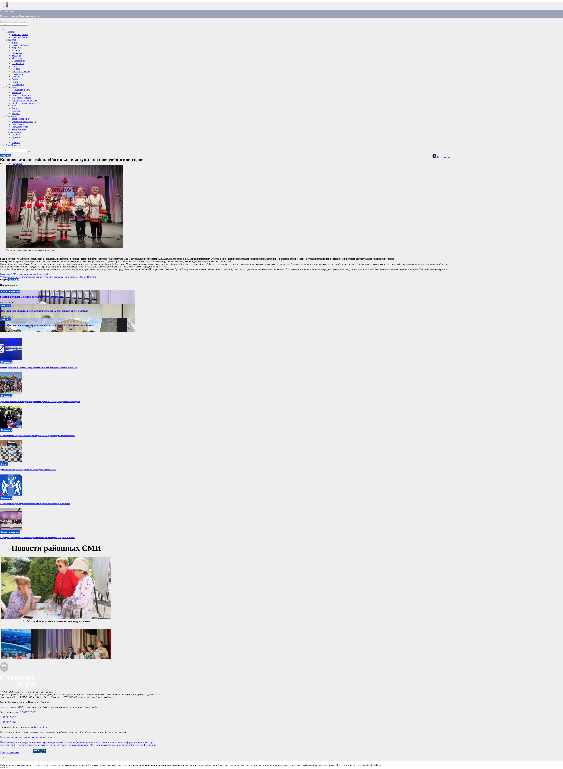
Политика (11, 105)
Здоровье (16, 47)
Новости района (20, 34)
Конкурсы (17, 53)
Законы (15, 108)
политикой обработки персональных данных (156, 765)
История (16, 50)
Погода (15, 66)
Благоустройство (20, 45)
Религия (16, 76)
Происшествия (13, 132)
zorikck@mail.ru (39, 727)
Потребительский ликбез (24, 100)
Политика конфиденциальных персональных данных (27, 737)
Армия (15, 42)
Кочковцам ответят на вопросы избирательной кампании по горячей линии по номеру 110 (38, 367)
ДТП (14, 140)
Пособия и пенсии (21, 71)
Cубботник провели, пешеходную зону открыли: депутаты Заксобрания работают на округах (40, 402)
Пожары (16, 142)
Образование (18, 61)
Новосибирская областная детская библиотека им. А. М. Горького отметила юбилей (44, 311)
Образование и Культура (24, 121)
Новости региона (20, 37)
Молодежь (17, 58)
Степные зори (7, 11)
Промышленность (21, 90)
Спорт (15, 82)
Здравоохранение (20, 119)
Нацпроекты (12, 116)
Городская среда (20, 126)
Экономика (11, 87)
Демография (18, 124)
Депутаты (17, 111)
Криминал (17, 137)
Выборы (16, 113)
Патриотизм (18, 63)
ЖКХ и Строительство (23, 103)
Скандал (16, 134)
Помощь (16, 68)
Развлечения (18, 84)
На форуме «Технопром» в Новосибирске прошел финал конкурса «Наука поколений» (37, 538)
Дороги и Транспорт (22, 95)
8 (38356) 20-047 (8, 722)
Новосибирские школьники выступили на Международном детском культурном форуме (47, 325)
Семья (15, 79)
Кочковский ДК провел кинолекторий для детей (24, 274)
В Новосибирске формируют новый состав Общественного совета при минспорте (35, 504)
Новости (10, 32)
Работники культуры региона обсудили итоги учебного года (31, 297)
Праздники (17, 74)
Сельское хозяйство (21, 97)
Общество (11, 40)
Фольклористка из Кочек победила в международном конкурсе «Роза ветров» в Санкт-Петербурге (49, 277)
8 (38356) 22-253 (28, 712)
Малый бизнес (19, 129)
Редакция (17, 163)
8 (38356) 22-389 (8, 717)
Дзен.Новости (13, 145)
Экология (16, 92)
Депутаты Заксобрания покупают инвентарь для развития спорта (28, 469)
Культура (16, 55)
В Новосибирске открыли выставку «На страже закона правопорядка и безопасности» (37, 435)
